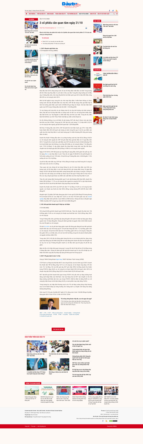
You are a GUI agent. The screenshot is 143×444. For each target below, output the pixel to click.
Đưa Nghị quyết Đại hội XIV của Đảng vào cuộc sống (110, 85)
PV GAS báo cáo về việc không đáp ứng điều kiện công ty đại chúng (81, 370)
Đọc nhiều (97, 21)
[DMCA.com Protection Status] (113, 421)
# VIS (45, 313)
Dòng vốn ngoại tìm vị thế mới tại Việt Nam (109, 36)
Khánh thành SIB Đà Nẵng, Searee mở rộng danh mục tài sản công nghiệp (79, 398)
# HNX (59, 314)
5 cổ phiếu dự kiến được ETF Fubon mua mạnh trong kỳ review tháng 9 (31, 61)
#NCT (41, 313)
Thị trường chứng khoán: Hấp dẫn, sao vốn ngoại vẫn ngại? (76, 298)
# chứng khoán (76, 313)
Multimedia (32, 14)
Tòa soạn (33, 426)
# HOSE (55, 314)
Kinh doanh (50, 14)
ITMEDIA (115, 426)
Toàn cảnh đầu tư (60, 14)
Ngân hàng (59, 259)
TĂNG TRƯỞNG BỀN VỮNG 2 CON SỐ (110, 74)
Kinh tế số (93, 14)
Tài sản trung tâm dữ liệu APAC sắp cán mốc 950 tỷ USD (81, 375)
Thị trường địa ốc (72, 14)
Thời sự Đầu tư (41, 14)
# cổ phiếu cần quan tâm (46, 316)
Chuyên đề (97, 70)
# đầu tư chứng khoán (57, 313)
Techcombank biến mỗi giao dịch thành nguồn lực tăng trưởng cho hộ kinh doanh (81, 351)
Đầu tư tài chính (84, 14)
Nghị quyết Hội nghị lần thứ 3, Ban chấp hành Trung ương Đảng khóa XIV (110, 107)
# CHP (49, 313)
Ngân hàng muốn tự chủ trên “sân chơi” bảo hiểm (110, 25)
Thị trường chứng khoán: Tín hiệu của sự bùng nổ (54, 43)
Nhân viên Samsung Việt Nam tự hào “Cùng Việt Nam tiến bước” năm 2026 (63, 398)
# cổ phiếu (65, 314)
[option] (32, 393)
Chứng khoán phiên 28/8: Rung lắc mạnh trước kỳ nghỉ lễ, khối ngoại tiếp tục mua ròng (81, 357)
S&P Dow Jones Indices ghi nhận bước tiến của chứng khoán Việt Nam (81, 364)
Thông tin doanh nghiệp (33, 383)
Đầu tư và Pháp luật (103, 14)
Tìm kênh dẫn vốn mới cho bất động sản (110, 47)
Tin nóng (31, 19)
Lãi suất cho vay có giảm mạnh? (80, 341)
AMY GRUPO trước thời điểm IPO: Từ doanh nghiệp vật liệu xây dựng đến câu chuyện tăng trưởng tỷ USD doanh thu (111, 400)
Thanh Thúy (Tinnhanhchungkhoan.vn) (48, 28)
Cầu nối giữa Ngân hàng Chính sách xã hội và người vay (31, 88)
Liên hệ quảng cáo (41, 426)
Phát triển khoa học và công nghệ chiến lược (110, 96)
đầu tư (47, 154)
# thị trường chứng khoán (46, 314)
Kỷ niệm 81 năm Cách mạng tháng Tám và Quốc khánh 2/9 (110, 118)
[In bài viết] (86, 28)
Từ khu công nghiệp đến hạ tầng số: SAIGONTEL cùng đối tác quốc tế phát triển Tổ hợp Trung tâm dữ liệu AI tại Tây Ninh (95, 400)
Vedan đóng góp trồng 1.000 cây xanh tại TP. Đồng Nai (30, 398)
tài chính (46, 226)
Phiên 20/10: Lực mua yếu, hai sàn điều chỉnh (53, 41)
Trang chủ (27, 426)
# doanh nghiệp (68, 313)
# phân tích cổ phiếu (74, 314)
